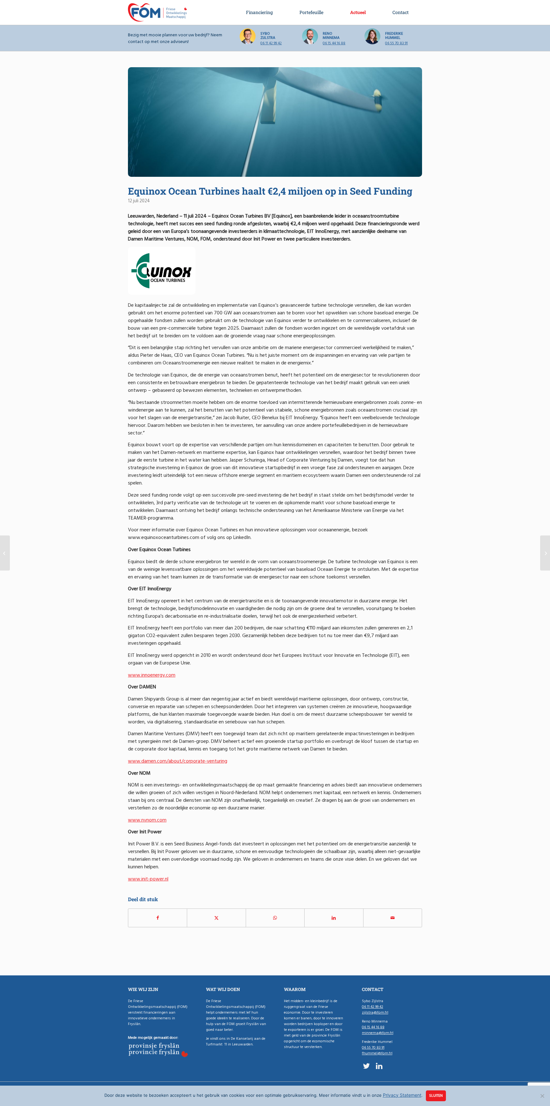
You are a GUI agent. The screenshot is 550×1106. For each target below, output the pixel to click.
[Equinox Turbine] (275, 122)
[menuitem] (259, 12)
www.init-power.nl (148, 879)
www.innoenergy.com (151, 675)
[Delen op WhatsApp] (275, 918)
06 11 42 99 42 (271, 43)
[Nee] (542, 1096)
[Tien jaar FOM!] (545, 553)
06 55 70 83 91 (396, 43)
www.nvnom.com (147, 820)
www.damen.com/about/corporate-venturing (177, 761)
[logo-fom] (157, 12)
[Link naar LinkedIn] (379, 1066)
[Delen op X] (216, 918)
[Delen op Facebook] (157, 918)
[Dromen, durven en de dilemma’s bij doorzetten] (5, 553)
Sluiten (436, 1096)
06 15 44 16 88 (334, 43)
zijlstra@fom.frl (375, 1012)
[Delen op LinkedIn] (334, 918)
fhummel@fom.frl (377, 1053)
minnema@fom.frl (377, 1033)
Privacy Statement (402, 1095)
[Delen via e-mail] (392, 918)
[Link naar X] (366, 1066)
